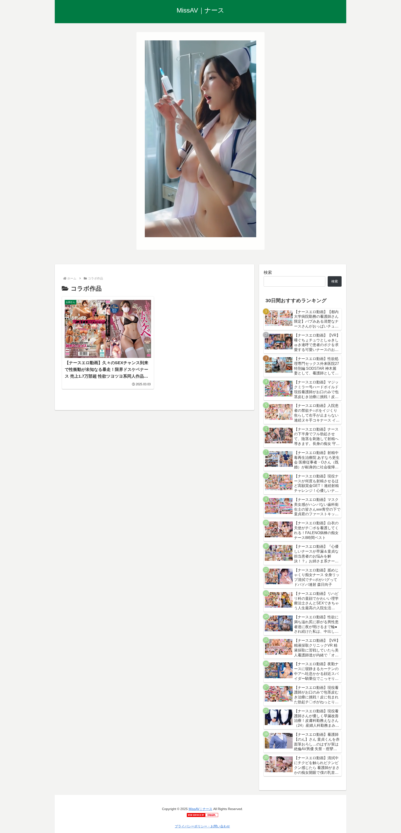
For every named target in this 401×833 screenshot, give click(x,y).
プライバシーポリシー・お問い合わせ (202, 826)
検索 (268, 272)
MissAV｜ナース (200, 809)
